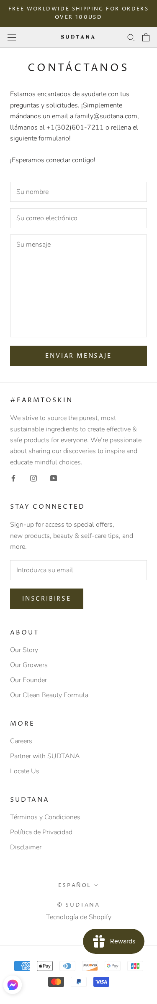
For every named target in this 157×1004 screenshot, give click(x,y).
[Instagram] (33, 477)
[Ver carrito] (145, 37)
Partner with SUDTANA (45, 756)
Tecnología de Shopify (78, 917)
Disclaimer (25, 847)
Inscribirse (46, 599)
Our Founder (28, 680)
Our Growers (29, 665)
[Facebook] (13, 477)
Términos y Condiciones (45, 817)
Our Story (24, 650)
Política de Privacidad (41, 832)
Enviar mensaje (78, 356)
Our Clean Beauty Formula (49, 695)
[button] (12, 985)
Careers (21, 741)
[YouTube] (53, 477)
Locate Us (24, 771)
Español (74, 885)
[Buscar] (131, 37)
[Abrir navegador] (12, 37)
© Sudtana (78, 905)
